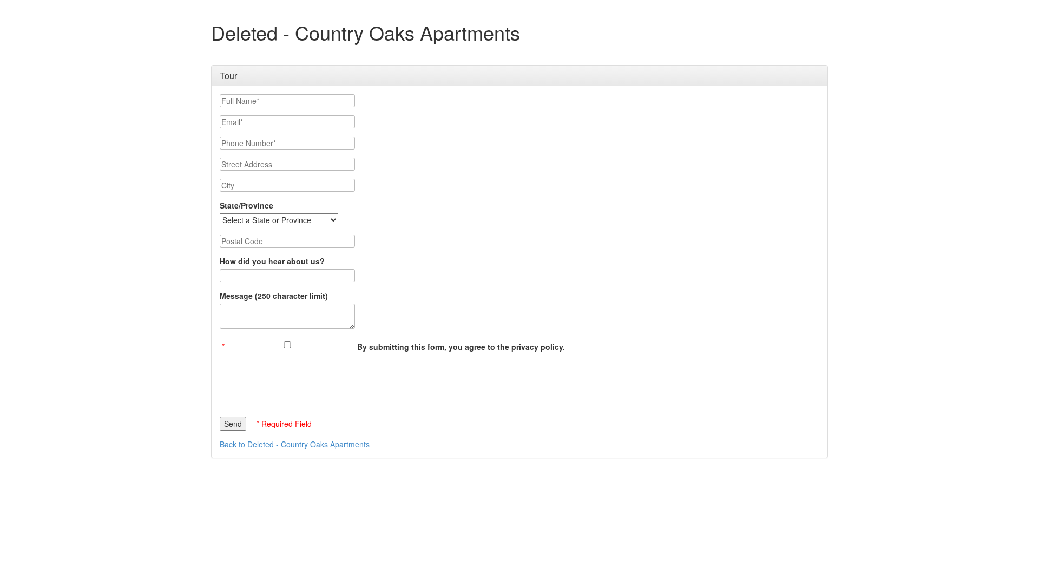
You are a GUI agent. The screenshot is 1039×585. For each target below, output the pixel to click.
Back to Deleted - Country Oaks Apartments (295, 444)
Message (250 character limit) (274, 295)
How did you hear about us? (272, 261)
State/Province (246, 205)
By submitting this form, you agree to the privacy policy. (461, 346)
